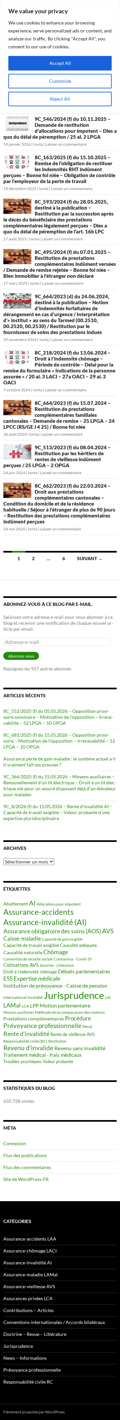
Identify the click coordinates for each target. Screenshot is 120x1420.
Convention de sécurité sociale (28, 959)
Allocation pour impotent (59, 904)
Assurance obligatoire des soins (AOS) (52, 931)
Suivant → (90, 558)
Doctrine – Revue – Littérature (34, 1334)
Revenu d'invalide (28, 1048)
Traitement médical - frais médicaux (42, 1055)
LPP (34, 1005)
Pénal (87, 1026)
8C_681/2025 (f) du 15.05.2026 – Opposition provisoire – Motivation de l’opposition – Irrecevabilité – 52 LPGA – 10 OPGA (59, 741)
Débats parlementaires (84, 971)
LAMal (12, 1005)
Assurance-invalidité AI (27, 1262)
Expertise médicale (37, 978)
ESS (8, 978)
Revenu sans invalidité (79, 1048)
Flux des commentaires (27, 1167)
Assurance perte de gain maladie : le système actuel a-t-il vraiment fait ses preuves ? (60, 761)
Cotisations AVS (21, 965)
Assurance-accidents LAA (29, 1239)
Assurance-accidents (38, 911)
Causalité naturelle (22, 952)
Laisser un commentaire (66, 144)
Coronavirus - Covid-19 (72, 959)
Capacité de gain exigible (62, 939)
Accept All (60, 63)
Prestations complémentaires (33, 1018)
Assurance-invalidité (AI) (45, 922)
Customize (60, 81)
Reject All (60, 99)
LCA (25, 1006)
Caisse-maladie (22, 938)
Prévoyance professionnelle (42, 1025)
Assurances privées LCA (28, 1298)
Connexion (14, 1143)
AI (32, 903)
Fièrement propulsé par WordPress (34, 1411)
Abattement (15, 903)
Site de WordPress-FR (26, 1179)
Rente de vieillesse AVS (72, 1034)
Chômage (55, 951)
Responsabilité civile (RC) (25, 1041)
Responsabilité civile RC (28, 1382)
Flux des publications (25, 1155)
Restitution (57, 1041)
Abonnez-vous (21, 656)
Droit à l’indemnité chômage (30, 971)
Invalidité (35, 997)
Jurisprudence (74, 995)
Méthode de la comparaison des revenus (70, 1012)
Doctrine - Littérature (57, 965)
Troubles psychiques (22, 1061)
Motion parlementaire (65, 1005)
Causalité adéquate (78, 945)
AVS (108, 931)
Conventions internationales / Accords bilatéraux (54, 1322)
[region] (60, 56)
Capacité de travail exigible (31, 945)
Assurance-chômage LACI (30, 1250)
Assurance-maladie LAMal (30, 1274)
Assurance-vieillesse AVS (29, 1286)
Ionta (38, 144)
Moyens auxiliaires (18, 1012)
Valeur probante (58, 1061)
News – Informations (25, 1358)
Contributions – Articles (28, 1310)
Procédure (78, 1018)
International (14, 997)
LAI (107, 997)
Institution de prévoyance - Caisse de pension (55, 985)
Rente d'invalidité (26, 1033)
